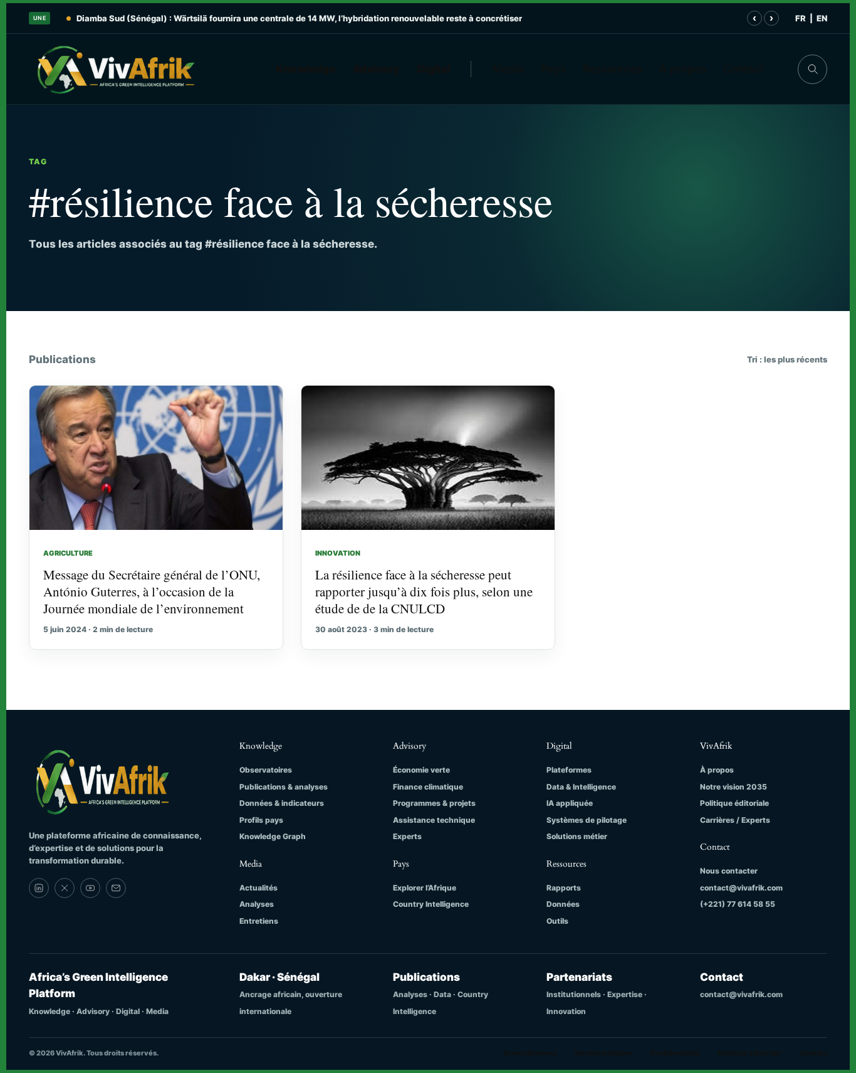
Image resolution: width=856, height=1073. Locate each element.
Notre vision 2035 (733, 786)
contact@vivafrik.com (741, 887)
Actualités (258, 887)
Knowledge (305, 69)
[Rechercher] (812, 69)
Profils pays (261, 820)
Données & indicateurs (281, 803)
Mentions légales (603, 1053)
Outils (557, 921)
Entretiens (258, 921)
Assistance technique (434, 820)
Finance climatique (428, 786)
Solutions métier (576, 836)
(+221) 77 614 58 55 (737, 904)
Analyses (256, 904)
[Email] (116, 888)
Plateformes (569, 769)
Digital (434, 69)
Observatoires (265, 769)
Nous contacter (729, 870)
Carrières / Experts (735, 820)
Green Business (530, 1053)
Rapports (563, 887)
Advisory (376, 69)
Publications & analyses (283, 786)
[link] (39, 888)
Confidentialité (675, 1053)
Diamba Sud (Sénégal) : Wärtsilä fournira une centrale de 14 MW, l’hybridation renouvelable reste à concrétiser (299, 18)
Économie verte (421, 769)
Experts (407, 836)
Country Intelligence (431, 904)
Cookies (813, 1053)
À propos (682, 69)
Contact (743, 69)
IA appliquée (569, 803)
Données (563, 904)
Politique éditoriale (734, 803)
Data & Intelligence (581, 786)
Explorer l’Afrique (424, 887)
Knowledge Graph (272, 836)
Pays (553, 69)
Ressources (612, 69)
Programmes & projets (434, 803)
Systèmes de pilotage (586, 820)
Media (508, 69)
